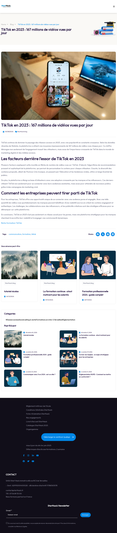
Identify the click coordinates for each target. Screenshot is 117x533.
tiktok (33, 234)
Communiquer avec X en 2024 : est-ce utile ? (39, 374)
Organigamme (32, 429)
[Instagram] (28, 455)
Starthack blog (22, 131)
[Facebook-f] (24, 455)
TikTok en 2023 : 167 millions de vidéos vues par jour (47, 125)
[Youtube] (37, 455)
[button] (114, 7)
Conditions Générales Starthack (39, 410)
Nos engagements (33, 418)
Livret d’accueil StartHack (36, 422)
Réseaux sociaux (12, 320)
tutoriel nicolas (11, 291)
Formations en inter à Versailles (49, 320)
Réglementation (68, 320)
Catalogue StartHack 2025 (37, 425)
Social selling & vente (27, 320)
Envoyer (85, 515)
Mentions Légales (21, 526)
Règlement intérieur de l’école (38, 406)
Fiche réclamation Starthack (37, 414)
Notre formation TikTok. (11, 223)
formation (26, 234)
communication (15, 234)
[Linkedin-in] (33, 455)
